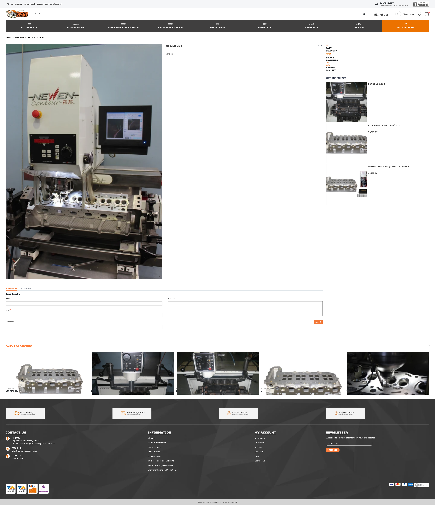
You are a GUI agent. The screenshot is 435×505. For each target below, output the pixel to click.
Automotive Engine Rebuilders (161, 465)
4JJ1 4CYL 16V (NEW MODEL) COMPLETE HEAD (389, 125)
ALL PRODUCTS (10, 389)
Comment (172, 298)
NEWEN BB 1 (174, 46)
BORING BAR (373, 166)
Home (8, 37)
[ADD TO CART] (255, 356)
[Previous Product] (319, 45)
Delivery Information (157, 442)
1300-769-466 (381, 15)
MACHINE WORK (23, 37)
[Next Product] (321, 45)
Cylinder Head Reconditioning (161, 461)
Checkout (259, 451)
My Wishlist (260, 442)
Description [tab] (26, 288)
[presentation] (427, 77)
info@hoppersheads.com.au (24, 451)
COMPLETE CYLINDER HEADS (192, 389)
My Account (260, 438)
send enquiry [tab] (11, 288)
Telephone (10, 322)
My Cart (258, 447)
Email (8, 310)
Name (8, 298)
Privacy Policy (154, 451)
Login (257, 456)
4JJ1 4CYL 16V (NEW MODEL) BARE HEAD (386, 84)
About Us (152, 438)
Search (364, 14)
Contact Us (260, 461)
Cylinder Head (154, 456)
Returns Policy (154, 447)
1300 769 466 (17, 458)
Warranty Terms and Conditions (162, 470)
